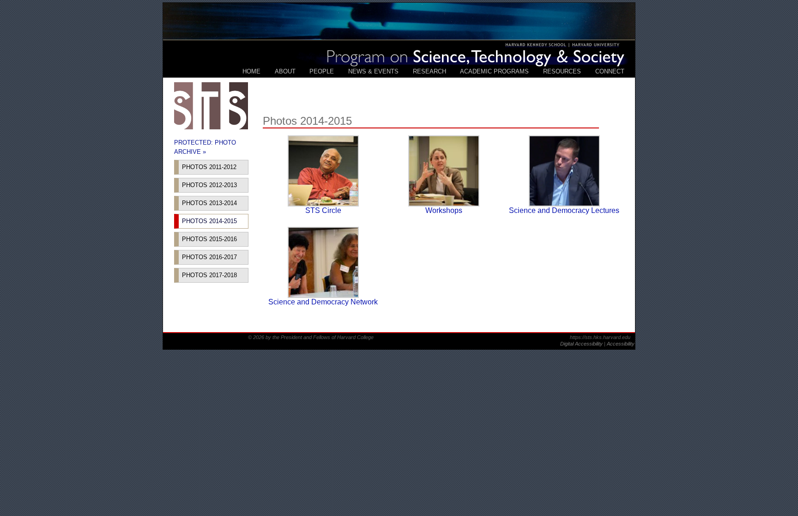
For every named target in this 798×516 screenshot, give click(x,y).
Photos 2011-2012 (209, 167)
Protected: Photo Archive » (205, 147)
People (321, 71)
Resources (562, 71)
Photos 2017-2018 (209, 275)
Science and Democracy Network (323, 302)
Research (429, 71)
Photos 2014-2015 (209, 221)
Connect (609, 71)
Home (251, 71)
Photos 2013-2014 (209, 203)
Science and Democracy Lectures (564, 210)
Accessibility (621, 343)
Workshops (443, 210)
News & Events (373, 71)
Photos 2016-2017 (209, 257)
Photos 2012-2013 (209, 185)
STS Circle (323, 210)
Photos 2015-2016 (209, 239)
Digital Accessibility (582, 343)
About (285, 71)
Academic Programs (494, 71)
